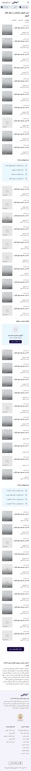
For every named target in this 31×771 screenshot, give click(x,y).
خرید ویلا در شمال (10, 742)
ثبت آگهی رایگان (6, 2)
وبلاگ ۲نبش (26, 739)
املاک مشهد (12, 739)
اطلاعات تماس (14, 342)
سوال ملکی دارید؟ (24, 733)
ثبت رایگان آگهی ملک (23, 730)
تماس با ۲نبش (25, 753)
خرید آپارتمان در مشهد (9, 736)
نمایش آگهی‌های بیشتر (15, 649)
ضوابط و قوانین (25, 750)
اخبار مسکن (26, 736)
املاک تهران (12, 733)
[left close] (2, 7)
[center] (28, 2)
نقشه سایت (26, 742)
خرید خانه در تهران (10, 730)
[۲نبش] (15, 3)
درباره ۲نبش (26, 747)
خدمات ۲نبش (25, 745)
